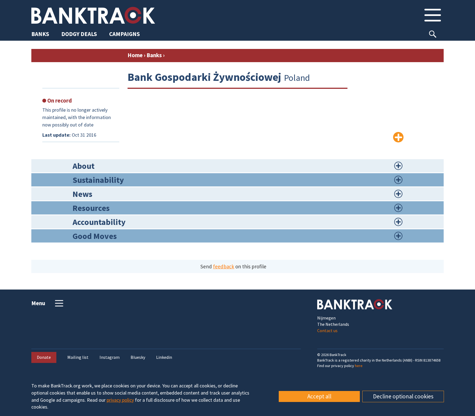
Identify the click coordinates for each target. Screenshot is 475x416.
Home (135, 55)
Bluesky (138, 357)
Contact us (327, 330)
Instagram (110, 357)
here (359, 365)
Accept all (319, 396)
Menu (38, 303)
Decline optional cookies (403, 396)
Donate (44, 357)
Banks (154, 55)
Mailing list (78, 357)
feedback (223, 266)
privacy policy (120, 400)
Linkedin (164, 357)
